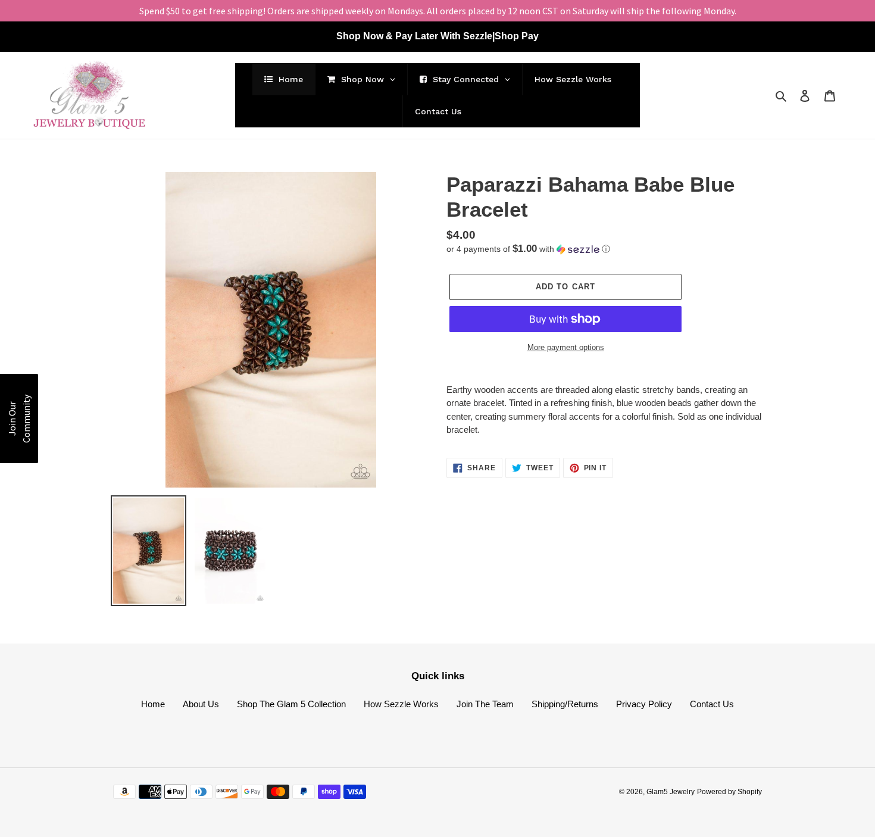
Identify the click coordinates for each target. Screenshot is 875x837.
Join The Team (485, 704)
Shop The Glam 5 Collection (291, 704)
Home (153, 704)
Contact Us (712, 704)
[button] (528, 249)
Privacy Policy (644, 704)
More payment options (565, 347)
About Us (201, 704)
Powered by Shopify (729, 792)
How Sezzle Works (401, 704)
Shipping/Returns (565, 704)
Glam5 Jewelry (670, 792)
